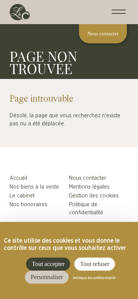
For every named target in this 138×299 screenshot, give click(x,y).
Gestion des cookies (94, 196)
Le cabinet (22, 196)
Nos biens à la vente (34, 187)
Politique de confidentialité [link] (94, 278)
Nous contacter (87, 178)
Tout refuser (94, 264)
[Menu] (118, 12)
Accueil (18, 178)
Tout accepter (48, 264)
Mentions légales (89, 187)
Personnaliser (47, 277)
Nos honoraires (29, 204)
